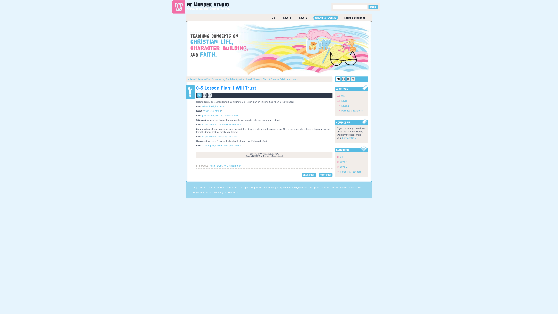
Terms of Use (339, 187)
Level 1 (287, 17)
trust (219, 165)
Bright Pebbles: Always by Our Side (219, 136)
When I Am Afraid (212, 110)
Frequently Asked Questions (292, 187)
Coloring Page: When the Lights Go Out (222, 145)
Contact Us (355, 187)
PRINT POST (325, 175)
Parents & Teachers (325, 18)
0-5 (273, 17)
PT (353, 79)
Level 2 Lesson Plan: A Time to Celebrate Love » (271, 79)
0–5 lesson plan (232, 165)
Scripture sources (320, 187)
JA (348, 79)
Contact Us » (349, 138)
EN (338, 79)
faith (212, 165)
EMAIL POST (309, 175)
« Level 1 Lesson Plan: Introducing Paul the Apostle (216, 79)
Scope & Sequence (354, 17)
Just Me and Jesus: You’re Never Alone (220, 115)
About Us (269, 187)
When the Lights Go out (213, 106)
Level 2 (303, 17)
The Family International (225, 192)
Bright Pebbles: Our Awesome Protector (221, 124)
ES (343, 79)
